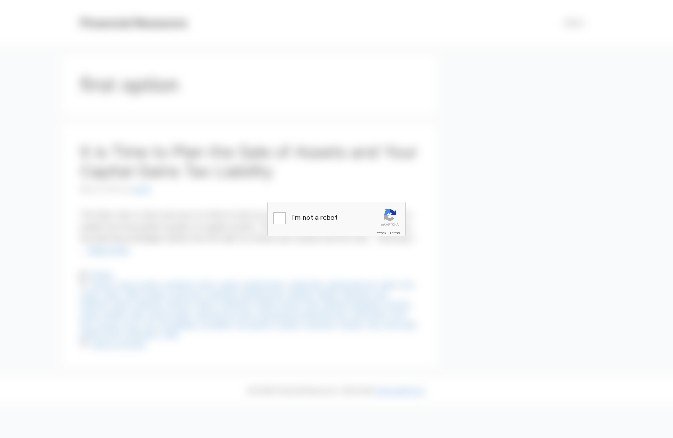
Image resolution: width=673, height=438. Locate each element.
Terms (394, 233)
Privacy (380, 233)
